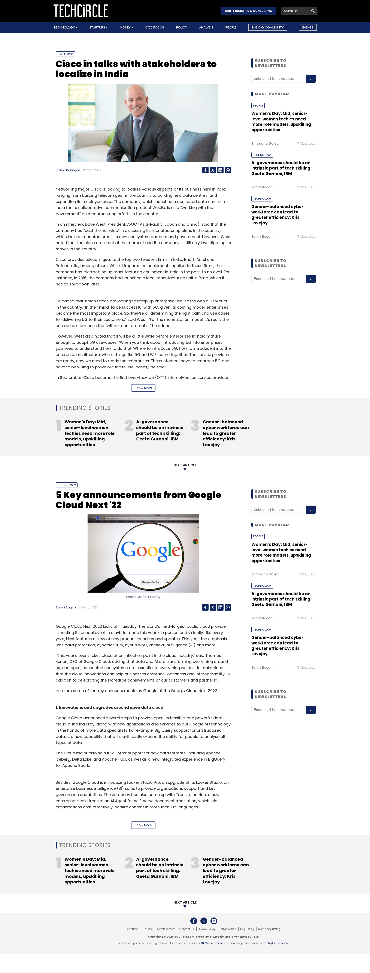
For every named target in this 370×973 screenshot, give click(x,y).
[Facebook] (205, 170)
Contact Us (186, 929)
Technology (65, 27)
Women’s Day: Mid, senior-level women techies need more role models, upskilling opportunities (281, 122)
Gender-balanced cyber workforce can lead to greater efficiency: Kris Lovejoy (277, 215)
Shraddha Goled (265, 143)
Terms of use (227, 929)
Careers (147, 929)
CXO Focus (154, 27)
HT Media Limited (212, 943)
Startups (97, 27)
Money (125, 27)
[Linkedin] (220, 170)
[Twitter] (213, 170)
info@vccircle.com (278, 943)
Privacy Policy (206, 929)
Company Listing (269, 929)
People (230, 27)
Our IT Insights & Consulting (248, 11)
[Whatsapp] (228, 170)
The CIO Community (268, 27)
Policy (181, 27)
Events (307, 27)
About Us (133, 929)
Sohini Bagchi (262, 187)
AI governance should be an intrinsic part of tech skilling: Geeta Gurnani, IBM (281, 168)
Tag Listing (247, 929)
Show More (143, 388)
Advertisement (166, 929)
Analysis (206, 27)
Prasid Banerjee (68, 170)
